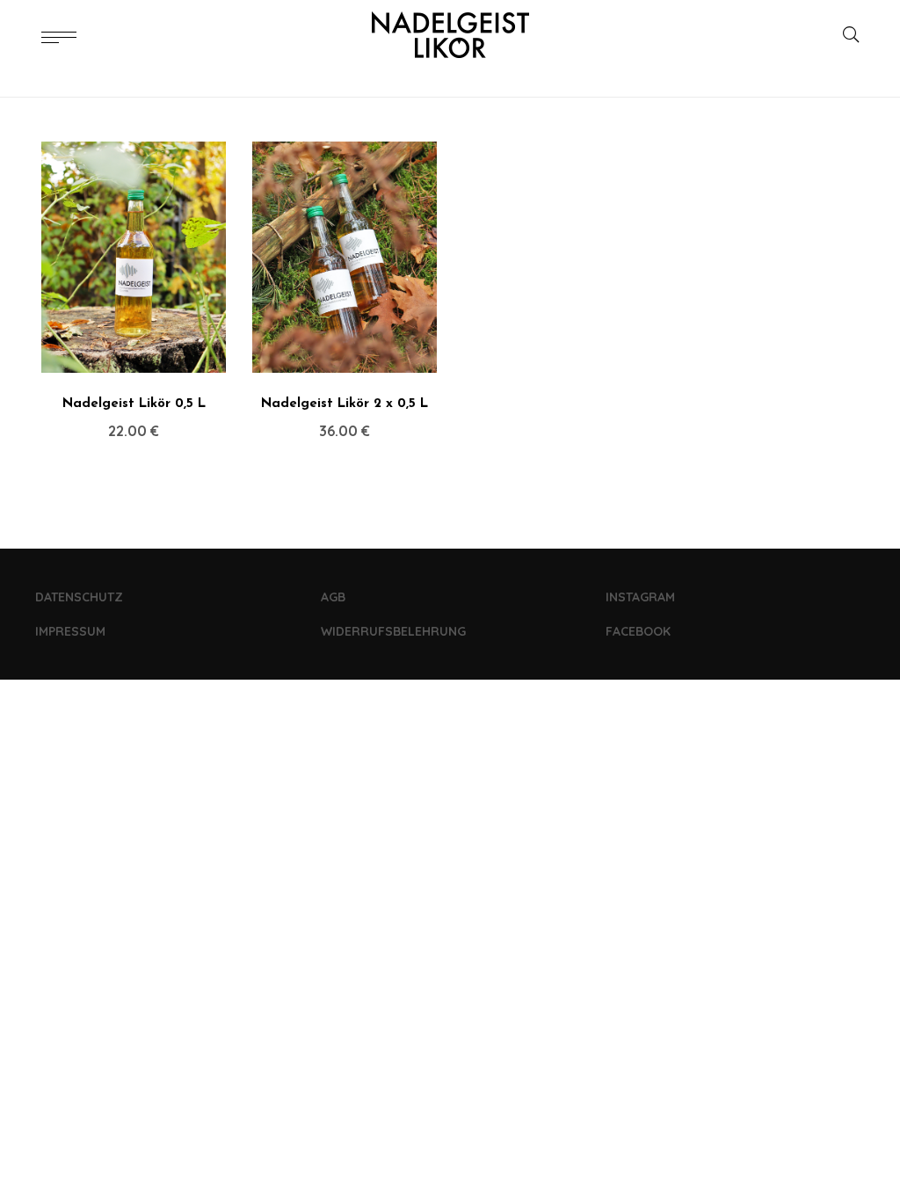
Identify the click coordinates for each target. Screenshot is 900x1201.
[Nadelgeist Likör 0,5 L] (133, 257)
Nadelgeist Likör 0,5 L (134, 404)
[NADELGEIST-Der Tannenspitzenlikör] (450, 35)
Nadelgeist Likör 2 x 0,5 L (344, 404)
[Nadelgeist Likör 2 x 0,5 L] (344, 257)
